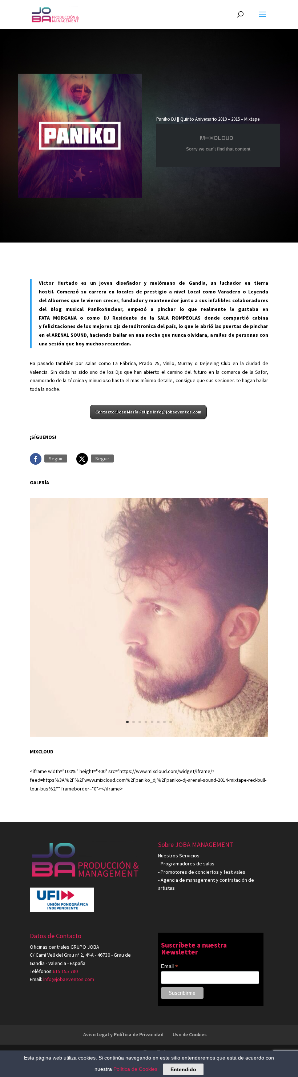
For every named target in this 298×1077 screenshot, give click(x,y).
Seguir (56, 458)
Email (169, 966)
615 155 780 (65, 971)
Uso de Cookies (190, 1034)
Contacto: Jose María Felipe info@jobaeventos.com (148, 412)
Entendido (183, 1069)
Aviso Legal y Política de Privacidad (123, 1034)
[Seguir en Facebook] (35, 459)
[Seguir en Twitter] (82, 459)
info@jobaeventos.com (68, 979)
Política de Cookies (135, 1069)
